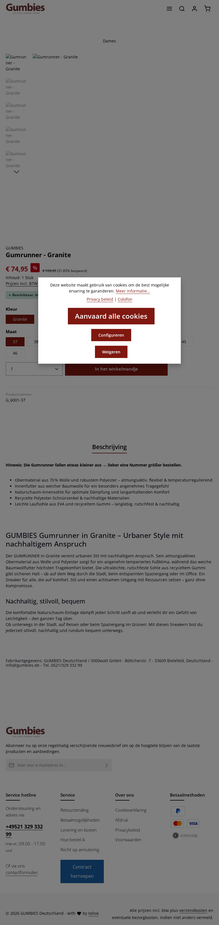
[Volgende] (17, 172)
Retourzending (74, 810)
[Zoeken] (182, 8)
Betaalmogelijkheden (80, 820)
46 (15, 353)
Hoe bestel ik (72, 839)
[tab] (109, 447)
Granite (20, 319)
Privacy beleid (100, 299)
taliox (93, 913)
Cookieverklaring (131, 810)
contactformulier (22, 872)
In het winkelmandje (116, 369)
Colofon (125, 299)
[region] (109, 144)
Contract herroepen (82, 871)
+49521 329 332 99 (24, 830)
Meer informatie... (133, 291)
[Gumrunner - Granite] (123, 144)
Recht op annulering (79, 849)
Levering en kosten (78, 830)
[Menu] (169, 8)
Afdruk (121, 820)
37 (15, 341)
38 (36, 341)
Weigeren (111, 352)
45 (184, 341)
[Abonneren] (107, 765)
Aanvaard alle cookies (111, 316)
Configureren (111, 335)
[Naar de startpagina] (25, 9)
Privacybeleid (127, 830)
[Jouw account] (194, 8)
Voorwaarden (128, 839)
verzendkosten (193, 910)
